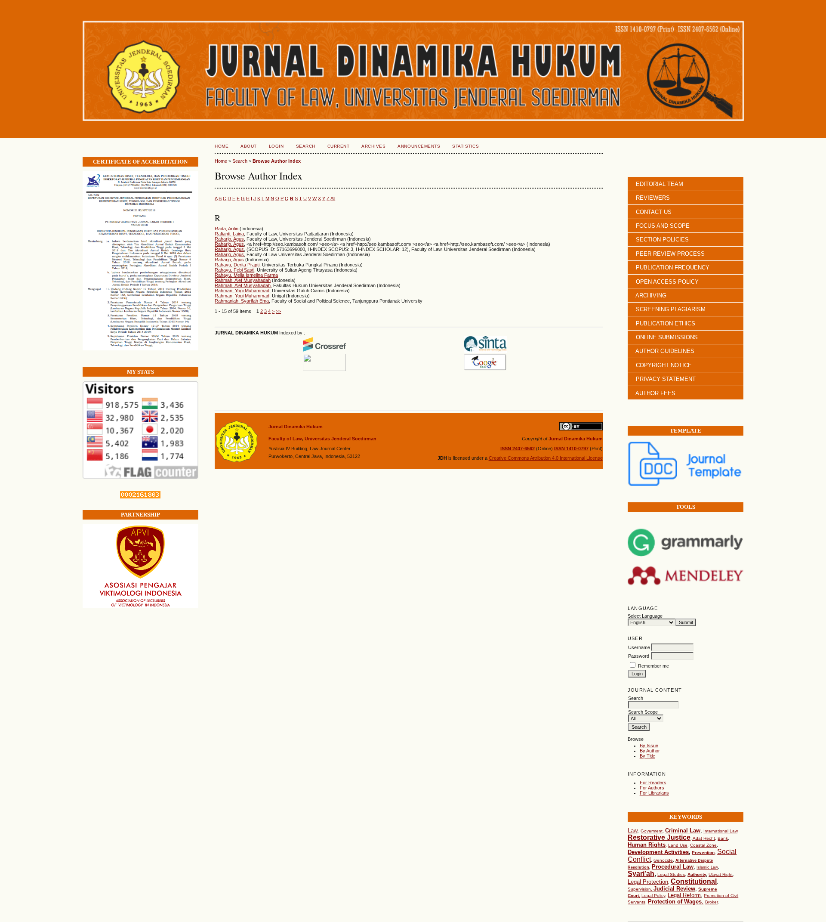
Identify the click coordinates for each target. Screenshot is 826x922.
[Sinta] (485, 351)
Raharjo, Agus (229, 238)
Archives (373, 146)
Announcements (419, 146)
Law (632, 830)
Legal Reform (684, 895)
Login (276, 146)
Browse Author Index (277, 161)
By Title (647, 755)
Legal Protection (648, 882)
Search (305, 146)
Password (638, 656)
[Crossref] (324, 351)
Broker (711, 902)
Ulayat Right (721, 874)
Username (639, 647)
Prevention (703, 852)
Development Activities (658, 852)
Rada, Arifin (226, 228)
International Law (720, 831)
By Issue (649, 745)
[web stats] (140, 496)
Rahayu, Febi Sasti (234, 269)
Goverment (652, 831)
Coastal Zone (703, 845)
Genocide (663, 860)
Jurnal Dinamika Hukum (295, 426)
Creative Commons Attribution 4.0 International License (546, 458)
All (332, 198)
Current (338, 146)
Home (221, 146)
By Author (650, 750)
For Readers (653, 782)
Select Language (645, 616)
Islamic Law (707, 867)
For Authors (652, 787)
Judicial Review (674, 888)
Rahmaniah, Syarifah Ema (242, 300)
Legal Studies (671, 874)
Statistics (465, 146)
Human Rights (647, 845)
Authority (696, 874)
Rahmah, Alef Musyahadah (243, 280)
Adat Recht (703, 838)
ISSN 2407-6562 (517, 448)
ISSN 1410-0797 (571, 448)
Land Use (677, 845)
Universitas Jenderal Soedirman (340, 438)
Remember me (653, 665)
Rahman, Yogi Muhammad (242, 290)
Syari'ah (641, 873)
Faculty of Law (285, 438)
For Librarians (654, 792)
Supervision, (640, 889)
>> (278, 311)
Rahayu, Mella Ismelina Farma (246, 275)
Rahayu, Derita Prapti (237, 264)
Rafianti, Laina (229, 233)
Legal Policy (653, 895)
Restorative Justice (659, 837)
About (248, 146)
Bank (723, 838)
